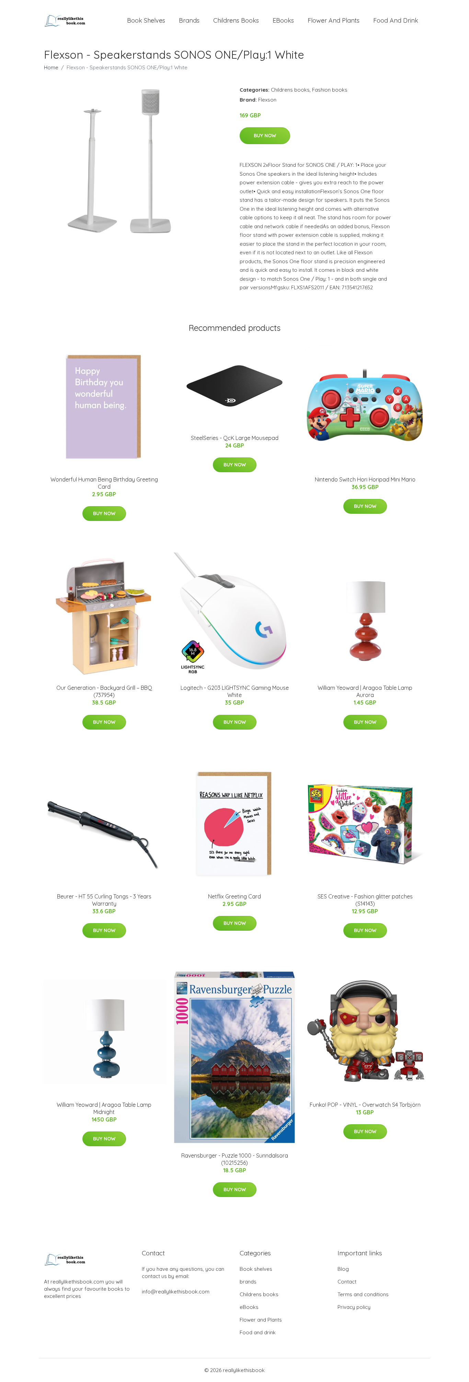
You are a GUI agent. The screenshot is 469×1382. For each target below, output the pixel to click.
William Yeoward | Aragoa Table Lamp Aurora (365, 691)
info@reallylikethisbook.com (175, 1291)
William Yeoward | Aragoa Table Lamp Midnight (104, 1108)
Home (51, 67)
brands (189, 20)
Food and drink (395, 20)
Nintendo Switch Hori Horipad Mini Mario (365, 479)
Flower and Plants (333, 20)
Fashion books (329, 89)
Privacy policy (354, 1307)
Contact (347, 1281)
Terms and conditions (363, 1294)
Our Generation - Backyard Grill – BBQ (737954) (104, 691)
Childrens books (236, 20)
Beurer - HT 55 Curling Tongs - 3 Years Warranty (104, 900)
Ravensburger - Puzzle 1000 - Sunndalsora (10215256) (234, 1159)
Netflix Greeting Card (234, 896)
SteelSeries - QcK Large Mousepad (234, 437)
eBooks (283, 20)
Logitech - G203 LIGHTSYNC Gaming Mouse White (235, 691)
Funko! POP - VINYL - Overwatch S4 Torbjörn (365, 1104)
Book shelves (146, 20)
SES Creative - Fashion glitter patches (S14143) (365, 900)
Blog (343, 1269)
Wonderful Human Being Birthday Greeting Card (104, 483)
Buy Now (265, 135)
